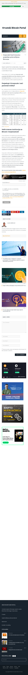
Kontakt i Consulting (6, 625)
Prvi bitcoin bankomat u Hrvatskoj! (16, 635)
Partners (11, 668)
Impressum (4, 621)
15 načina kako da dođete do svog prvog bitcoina (16, 643)
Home (4, 666)
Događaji (16, 668)
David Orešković (6, 63)
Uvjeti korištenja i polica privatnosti (9, 618)
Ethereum (18, 368)
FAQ (19, 666)
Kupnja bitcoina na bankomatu (15, 649)
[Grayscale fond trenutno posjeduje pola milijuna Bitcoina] (14, 47)
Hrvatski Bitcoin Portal (14, 27)
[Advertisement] (14, 16)
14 (25, 647)
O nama (3, 614)
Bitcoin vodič (5, 668)
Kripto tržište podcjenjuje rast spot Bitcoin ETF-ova (14, 3)
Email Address (6, 182)
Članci (7, 666)
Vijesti (25, 63)
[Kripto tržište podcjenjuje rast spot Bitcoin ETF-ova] (14, 276)
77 (25, 633)
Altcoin (15, 666)
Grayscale (22, 91)
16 (25, 640)
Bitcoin (6, 368)
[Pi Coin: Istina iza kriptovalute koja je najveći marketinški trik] (14, 300)
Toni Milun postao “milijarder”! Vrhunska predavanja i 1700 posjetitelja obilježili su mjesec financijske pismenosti (14, 260)
